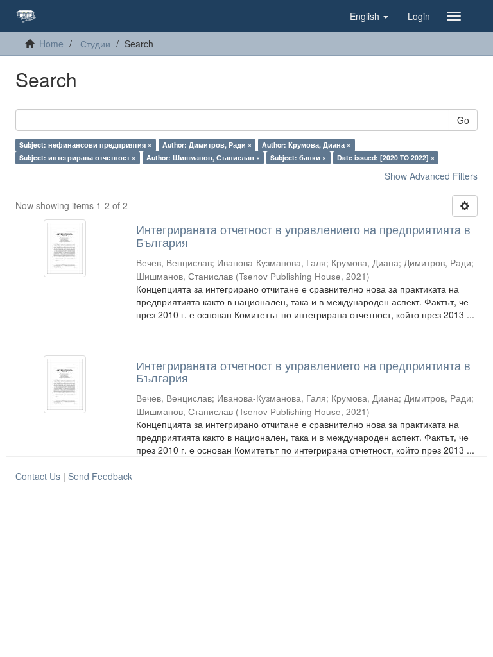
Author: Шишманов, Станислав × (203, 157)
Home (51, 43)
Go (463, 120)
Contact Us (37, 476)
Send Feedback (100, 476)
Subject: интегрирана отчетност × (77, 157)
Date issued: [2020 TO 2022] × (386, 157)
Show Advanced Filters (431, 175)
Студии (95, 43)
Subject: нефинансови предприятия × (85, 144)
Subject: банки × (298, 157)
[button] (369, 16)
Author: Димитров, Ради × (207, 144)
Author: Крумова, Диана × (306, 144)
